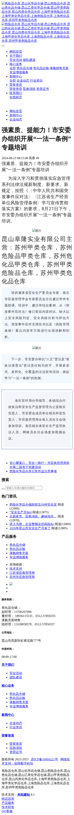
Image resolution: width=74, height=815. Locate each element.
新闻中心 (15, 115)
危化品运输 (17, 549)
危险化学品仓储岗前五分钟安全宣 (33, 504)
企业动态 (15, 119)
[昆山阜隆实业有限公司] (37, 22)
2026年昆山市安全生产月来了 (30, 528)
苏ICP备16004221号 (44, 759)
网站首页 (15, 51)
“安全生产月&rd (20, 512)
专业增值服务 (18, 557)
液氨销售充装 (18, 553)
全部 (12, 68)
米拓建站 (24, 794)
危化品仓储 (17, 544)
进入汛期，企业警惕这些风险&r (31, 524)
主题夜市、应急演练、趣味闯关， (33, 516)
